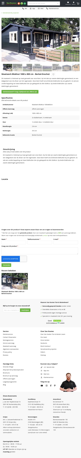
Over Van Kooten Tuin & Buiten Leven (52, 334)
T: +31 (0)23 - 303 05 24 (35, 407)
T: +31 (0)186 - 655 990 (10, 407)
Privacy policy (7, 352)
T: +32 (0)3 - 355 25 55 (35, 425)
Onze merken (44, 340)
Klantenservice (8, 334)
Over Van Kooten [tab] (47, 331)
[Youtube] (42, 385)
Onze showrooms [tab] (10, 396)
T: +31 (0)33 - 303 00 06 (60, 407)
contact (45, 235)
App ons (46, 370)
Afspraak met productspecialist (13, 370)
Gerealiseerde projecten (11, 13)
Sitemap (43, 355)
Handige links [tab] (8, 364)
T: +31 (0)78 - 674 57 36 (10, 425)
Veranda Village (8, 367)
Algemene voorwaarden (11, 349)
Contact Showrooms (9, 337)
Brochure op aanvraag (10, 376)
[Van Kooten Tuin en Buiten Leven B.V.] (16, 3)
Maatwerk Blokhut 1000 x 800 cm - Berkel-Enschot (13, 292)
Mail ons (46, 374)
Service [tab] (5, 331)
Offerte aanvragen (9, 379)
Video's (42, 352)
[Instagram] (47, 385)
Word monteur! (45, 346)
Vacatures (43, 343)
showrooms (53, 309)
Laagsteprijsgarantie (9, 382)
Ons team (43, 337)
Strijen (5, 417)
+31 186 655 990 (49, 367)
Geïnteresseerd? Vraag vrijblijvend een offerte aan (20, 92)
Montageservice (8, 340)
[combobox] (43, 3)
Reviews (5, 355)
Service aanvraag (8, 343)
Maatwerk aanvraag (9, 346)
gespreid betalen (55, 306)
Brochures (6, 373)
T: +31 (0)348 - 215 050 (60, 425)
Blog (4, 385)
